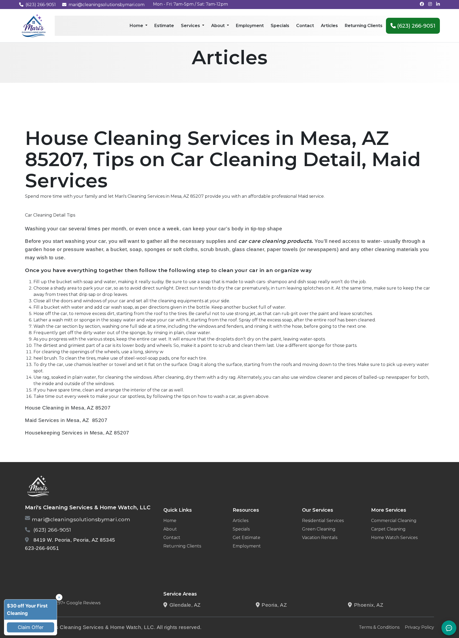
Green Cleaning (318, 529)
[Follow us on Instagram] (430, 4)
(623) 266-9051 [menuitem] (415, 26)
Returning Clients (182, 546)
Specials (241, 529)
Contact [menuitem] (305, 25)
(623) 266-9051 (41, 4)
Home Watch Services (394, 537)
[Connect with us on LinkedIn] (438, 4)
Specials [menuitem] (280, 25)
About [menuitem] (218, 25)
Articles (240, 520)
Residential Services (323, 520)
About (170, 529)
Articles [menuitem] (329, 25)
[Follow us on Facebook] (422, 4)
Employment (247, 546)
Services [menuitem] (191, 25)
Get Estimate (246, 537)
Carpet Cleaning (388, 529)
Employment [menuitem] (250, 25)
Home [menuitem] (137, 25)
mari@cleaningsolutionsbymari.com (106, 4)
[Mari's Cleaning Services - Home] (33, 25)
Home (169, 520)
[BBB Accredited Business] (45, 561)
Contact (171, 537)
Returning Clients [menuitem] (363, 25)
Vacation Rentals (319, 537)
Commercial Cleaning (393, 520)
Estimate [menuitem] (164, 25)
